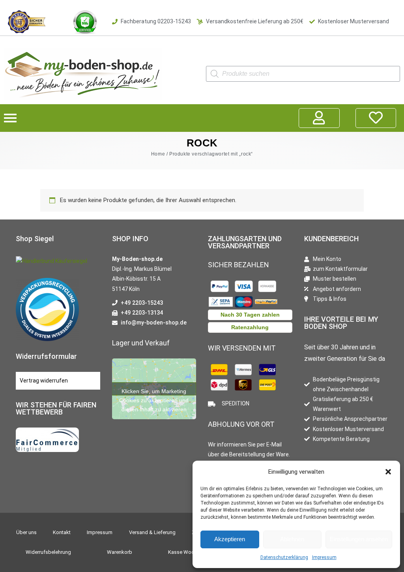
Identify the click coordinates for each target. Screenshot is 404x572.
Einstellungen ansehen (359, 539)
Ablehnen (292, 539)
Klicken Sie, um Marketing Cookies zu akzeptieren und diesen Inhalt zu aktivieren (154, 392)
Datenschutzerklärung (284, 557)
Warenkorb (119, 552)
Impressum (324, 557)
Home (158, 154)
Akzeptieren (229, 539)
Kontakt (62, 532)
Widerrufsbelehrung (48, 552)
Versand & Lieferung (152, 532)
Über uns (26, 532)
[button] (388, 472)
